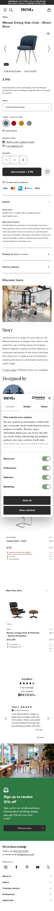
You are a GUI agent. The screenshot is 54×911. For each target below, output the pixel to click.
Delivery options (10, 267)
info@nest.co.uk (25, 854)
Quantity (6, 153)
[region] (27, 718)
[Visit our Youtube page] (37, 867)
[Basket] (49, 9)
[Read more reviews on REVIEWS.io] (27, 695)
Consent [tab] (9, 406)
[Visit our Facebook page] (16, 867)
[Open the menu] (5, 9)
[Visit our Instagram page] (5, 867)
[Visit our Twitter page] (48, 867)
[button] (6, 718)
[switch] (46, 468)
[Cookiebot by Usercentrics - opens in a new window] (33, 398)
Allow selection (27, 510)
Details (6, 202)
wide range (10, 370)
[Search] (11, 9)
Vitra (5, 17)
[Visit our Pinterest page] (27, 867)
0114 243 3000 (20, 851)
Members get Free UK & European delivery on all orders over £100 (27, 2)
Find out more (25, 828)
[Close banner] (49, 398)
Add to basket (22, 171)
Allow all (27, 500)
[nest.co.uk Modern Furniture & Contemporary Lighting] (27, 9)
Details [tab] (27, 406)
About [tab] (44, 406)
